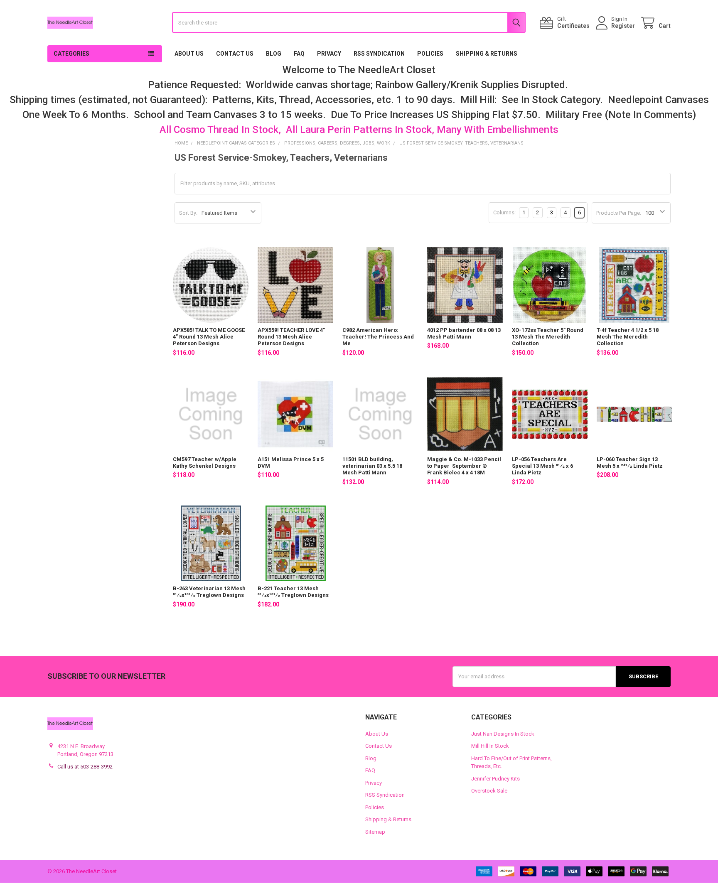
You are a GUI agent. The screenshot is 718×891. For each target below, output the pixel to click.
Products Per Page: (618, 213)
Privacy (329, 53)
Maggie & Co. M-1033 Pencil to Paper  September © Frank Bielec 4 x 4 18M (464, 466)
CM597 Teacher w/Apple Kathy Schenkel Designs (204, 462)
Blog (273, 53)
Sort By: (188, 213)
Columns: (504, 212)
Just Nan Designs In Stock (502, 734)
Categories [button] (71, 53)
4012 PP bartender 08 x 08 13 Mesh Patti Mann (464, 333)
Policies (430, 53)
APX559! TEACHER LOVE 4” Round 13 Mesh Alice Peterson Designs (291, 337)
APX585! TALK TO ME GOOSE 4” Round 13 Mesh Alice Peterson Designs (209, 337)
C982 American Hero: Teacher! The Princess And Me (378, 337)
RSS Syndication (379, 53)
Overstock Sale (489, 791)
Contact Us (234, 53)
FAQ (299, 53)
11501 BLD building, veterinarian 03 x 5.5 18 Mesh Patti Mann (372, 466)
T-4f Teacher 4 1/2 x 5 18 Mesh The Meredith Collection (628, 337)
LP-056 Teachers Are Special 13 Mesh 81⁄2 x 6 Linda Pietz (542, 466)
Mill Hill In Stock (490, 746)
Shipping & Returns (486, 53)
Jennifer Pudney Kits (495, 779)
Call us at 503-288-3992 (85, 766)
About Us (189, 53)
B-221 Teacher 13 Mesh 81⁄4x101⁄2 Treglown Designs (293, 591)
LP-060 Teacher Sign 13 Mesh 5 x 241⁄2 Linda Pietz (630, 462)
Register (623, 25)
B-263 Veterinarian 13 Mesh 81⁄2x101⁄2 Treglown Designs (209, 591)
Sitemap (375, 832)
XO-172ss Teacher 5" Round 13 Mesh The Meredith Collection (547, 337)
